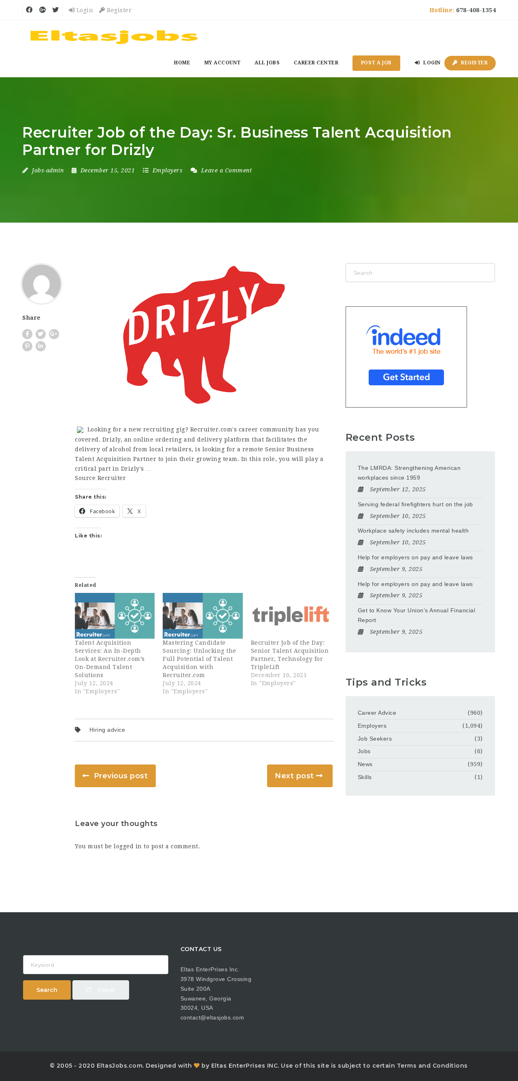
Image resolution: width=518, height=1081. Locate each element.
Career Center (316, 63)
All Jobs (267, 63)
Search (46, 990)
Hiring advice (107, 729)
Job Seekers (375, 738)
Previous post (121, 775)
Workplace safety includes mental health (413, 530)
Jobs (364, 751)
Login (83, 10)
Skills (365, 777)
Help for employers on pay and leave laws (415, 557)
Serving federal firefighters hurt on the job (415, 504)
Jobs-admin (48, 170)
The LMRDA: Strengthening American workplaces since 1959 (409, 473)
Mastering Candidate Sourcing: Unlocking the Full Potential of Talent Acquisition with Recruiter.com (199, 658)
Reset (106, 990)
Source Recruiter (100, 478)
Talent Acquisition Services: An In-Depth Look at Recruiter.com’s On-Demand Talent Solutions (110, 658)
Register (118, 10)
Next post (294, 775)
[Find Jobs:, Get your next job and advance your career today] (115, 34)
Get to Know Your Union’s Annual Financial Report (417, 615)
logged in (128, 846)
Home (182, 63)
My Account (222, 63)
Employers (168, 170)
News (365, 764)
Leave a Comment (225, 170)
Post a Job (376, 63)
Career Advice (377, 712)
